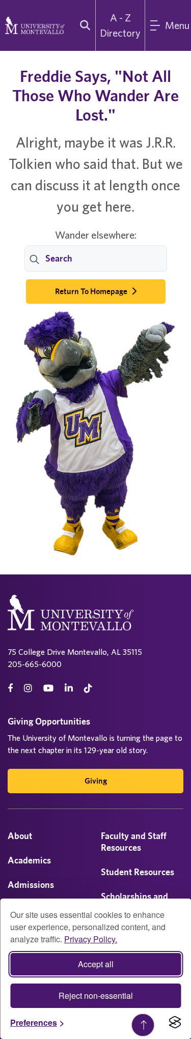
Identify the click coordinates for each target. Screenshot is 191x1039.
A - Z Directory (120, 25)
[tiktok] (88, 688)
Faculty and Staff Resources (134, 841)
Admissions (31, 884)
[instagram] (28, 688)
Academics (29, 860)
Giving (96, 781)
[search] (83, 25)
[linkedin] (69, 688)
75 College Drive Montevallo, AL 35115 (75, 651)
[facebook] (10, 688)
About (20, 835)
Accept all (96, 964)
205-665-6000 (35, 664)
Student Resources (137, 872)
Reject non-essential (96, 995)
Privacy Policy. (90, 939)
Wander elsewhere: (96, 235)
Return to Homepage (92, 291)
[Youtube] (48, 688)
